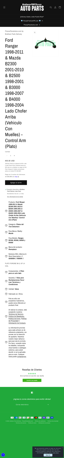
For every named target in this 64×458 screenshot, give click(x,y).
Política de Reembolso (16, 316)
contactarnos (21, 356)
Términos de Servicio (16, 314)
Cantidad (7, 152)
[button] (4, 7)
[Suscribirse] (48, 404)
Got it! (48, 455)
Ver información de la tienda (15, 197)
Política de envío (32, 423)
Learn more (56, 452)
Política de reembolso (40, 421)
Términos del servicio (21, 423)
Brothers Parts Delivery (15, 421)
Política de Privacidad (18, 319)
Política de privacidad (53, 421)
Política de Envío (14, 318)
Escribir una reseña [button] (32, 380)
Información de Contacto (17, 323)
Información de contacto (44, 423)
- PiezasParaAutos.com (27, 421)
